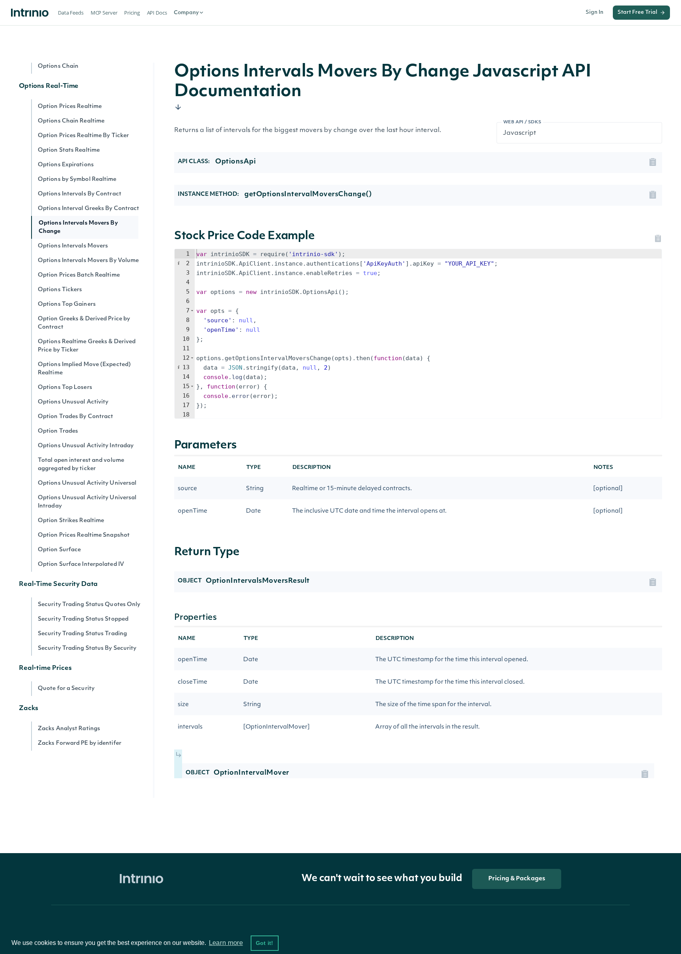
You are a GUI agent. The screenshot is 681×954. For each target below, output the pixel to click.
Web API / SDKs (522, 122)
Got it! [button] (264, 943)
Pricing (132, 12)
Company (186, 12)
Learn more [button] (226, 943)
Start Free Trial (637, 12)
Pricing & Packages (516, 879)
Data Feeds (71, 12)
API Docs (157, 12)
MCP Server (104, 12)
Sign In (594, 12)
